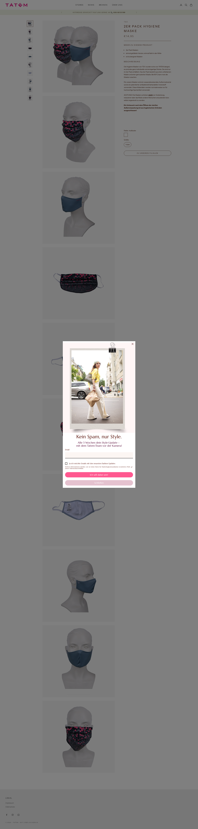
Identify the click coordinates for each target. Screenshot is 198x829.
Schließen (99, 482)
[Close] (132, 344)
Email (67, 449)
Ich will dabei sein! (99, 474)
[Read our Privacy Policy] (131, 467)
